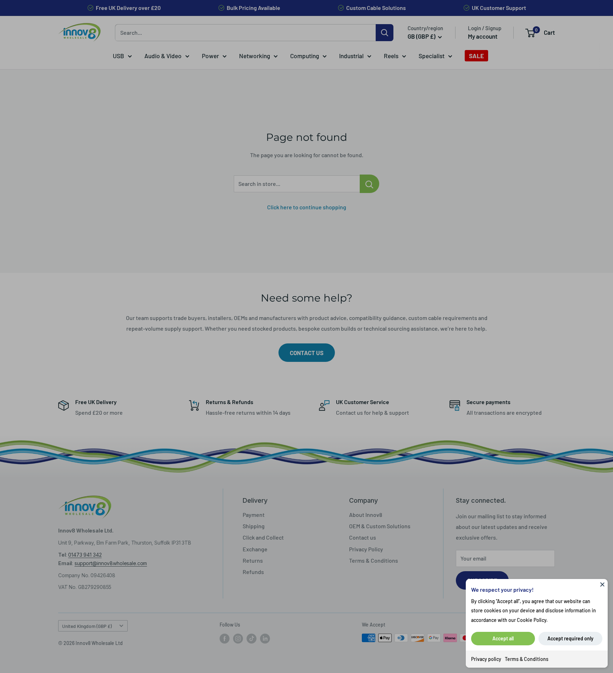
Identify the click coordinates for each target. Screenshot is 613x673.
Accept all (503, 638)
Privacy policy (486, 659)
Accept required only (570, 638)
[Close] (602, 584)
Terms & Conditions (526, 659)
